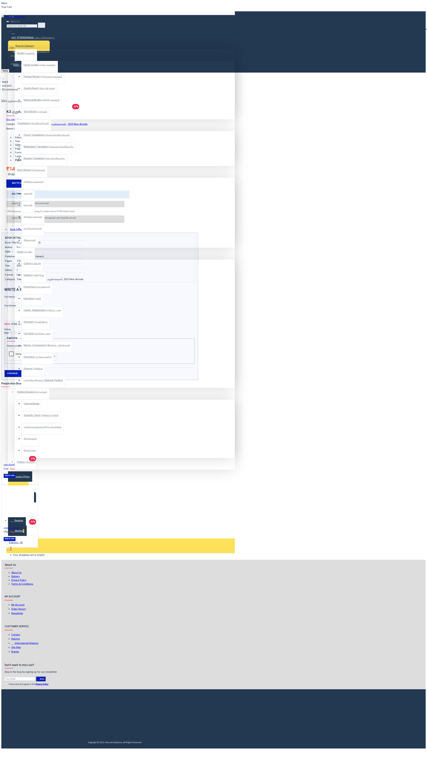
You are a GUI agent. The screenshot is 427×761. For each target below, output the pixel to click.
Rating (7, 329)
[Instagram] (12, 714)
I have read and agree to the (28, 684)
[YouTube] (12, 722)
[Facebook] (12, 697)
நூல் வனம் (7, 85)
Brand (5, 81)
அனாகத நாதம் (12, 527)
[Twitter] (12, 706)
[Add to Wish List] (6, 480)
